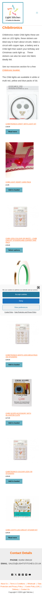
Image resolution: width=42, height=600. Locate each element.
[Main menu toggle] (37, 12)
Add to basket (14, 190)
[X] (16, 575)
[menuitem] (5, 584)
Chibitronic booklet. (11, 70)
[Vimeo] (26, 575)
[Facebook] (12, 575)
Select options (14, 250)
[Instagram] (19, 575)
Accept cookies (21, 294)
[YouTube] (30, 575)
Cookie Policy (9, 312)
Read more (12, 132)
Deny (21, 301)
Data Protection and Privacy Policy (25, 312)
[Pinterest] (23, 575)
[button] (38, 287)
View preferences (21, 307)
